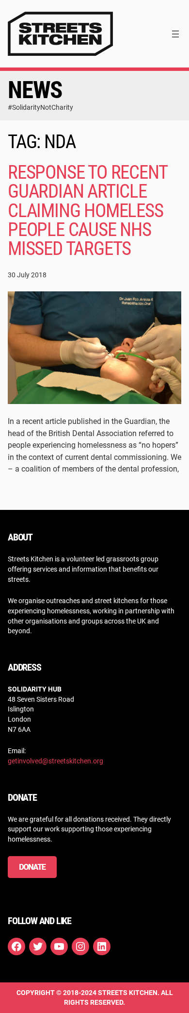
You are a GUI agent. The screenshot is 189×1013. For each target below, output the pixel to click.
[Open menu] (175, 34)
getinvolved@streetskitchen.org (55, 761)
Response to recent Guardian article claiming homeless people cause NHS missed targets (87, 210)
